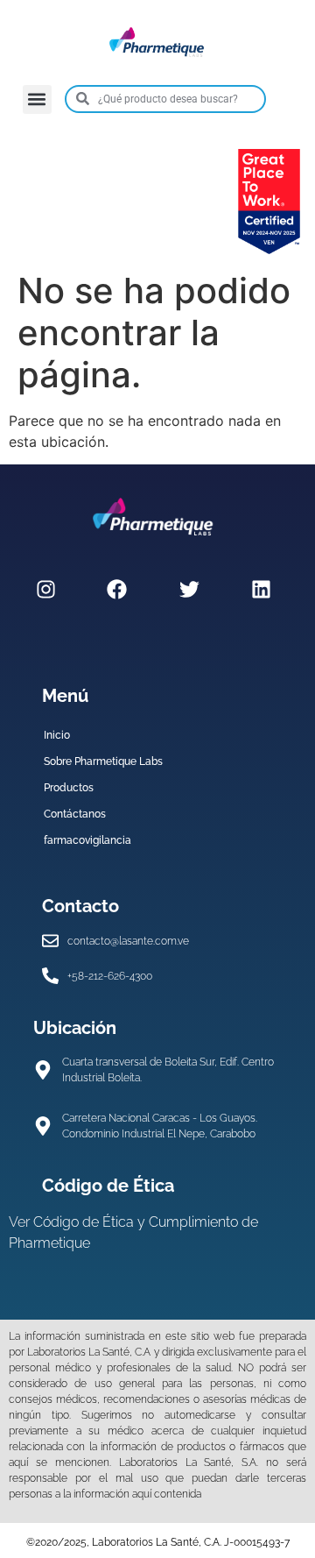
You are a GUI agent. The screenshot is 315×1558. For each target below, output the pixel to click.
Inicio (57, 735)
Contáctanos (75, 814)
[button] (37, 99)
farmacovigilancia (87, 840)
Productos (69, 788)
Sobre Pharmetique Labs (103, 761)
